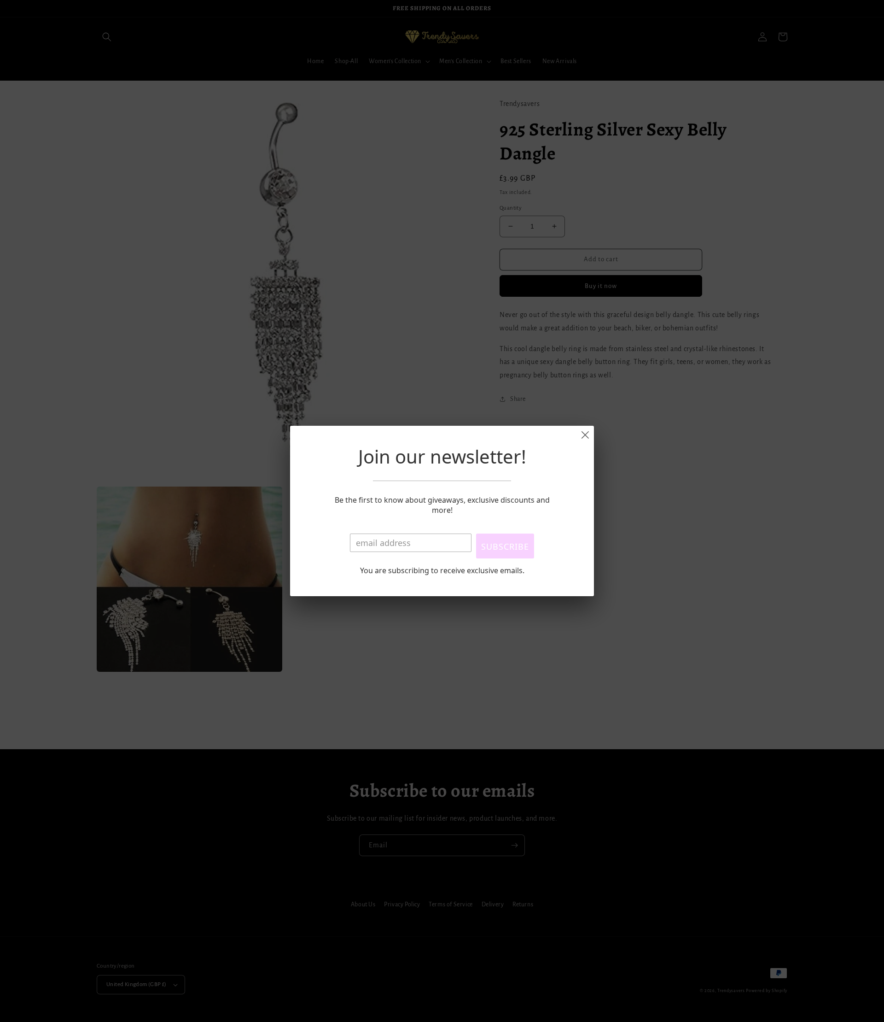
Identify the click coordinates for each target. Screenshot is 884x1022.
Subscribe (505, 546)
